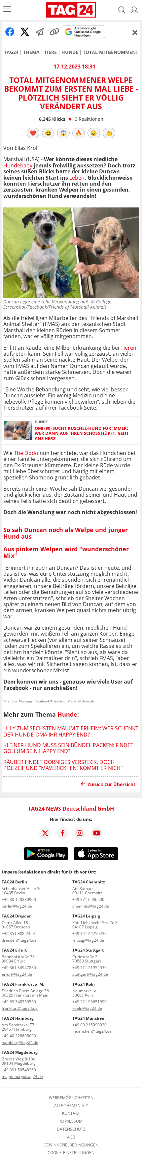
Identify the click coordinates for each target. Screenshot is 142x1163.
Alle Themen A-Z (71, 1105)
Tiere (50, 52)
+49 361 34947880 (19, 967)
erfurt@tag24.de (17, 974)
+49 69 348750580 (19, 1002)
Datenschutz (71, 1129)
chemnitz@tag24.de (90, 906)
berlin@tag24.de (17, 906)
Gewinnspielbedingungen (71, 1145)
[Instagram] (80, 833)
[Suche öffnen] (122, 10)
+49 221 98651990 (89, 1002)
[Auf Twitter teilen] (24, 31)
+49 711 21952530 (89, 967)
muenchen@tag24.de (92, 1031)
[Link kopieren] (54, 31)
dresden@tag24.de (19, 940)
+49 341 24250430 (89, 933)
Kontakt (71, 1113)
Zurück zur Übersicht (111, 784)
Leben (77, 177)
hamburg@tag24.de (20, 1042)
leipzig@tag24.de (88, 940)
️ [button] (33, 133)
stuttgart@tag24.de (90, 974)
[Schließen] (135, 32)
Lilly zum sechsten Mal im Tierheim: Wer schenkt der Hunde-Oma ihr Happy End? (70, 731)
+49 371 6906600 (88, 899)
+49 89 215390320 (89, 1025)
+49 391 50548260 (19, 1070)
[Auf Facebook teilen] (10, 31)
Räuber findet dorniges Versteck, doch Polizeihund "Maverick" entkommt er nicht (63, 765)
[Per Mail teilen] (39, 31)
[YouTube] (97, 833)
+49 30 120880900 (19, 899)
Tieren (128, 347)
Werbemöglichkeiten (71, 1098)
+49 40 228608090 (19, 1036)
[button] (134, 10)
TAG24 (11, 52)
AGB (71, 1137)
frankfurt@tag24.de (20, 1008)
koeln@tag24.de (87, 1008)
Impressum (71, 1121)
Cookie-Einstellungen (71, 1152)
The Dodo (26, 453)
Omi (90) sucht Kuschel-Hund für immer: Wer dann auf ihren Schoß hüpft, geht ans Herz (82, 433)
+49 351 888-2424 (18, 933)
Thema (31, 52)
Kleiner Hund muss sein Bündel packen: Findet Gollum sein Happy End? (68, 748)
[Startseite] (71, 10)
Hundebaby (17, 165)
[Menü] (7, 9)
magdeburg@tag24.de (22, 1076)
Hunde (69, 52)
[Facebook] (62, 833)
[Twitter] (45, 833)
